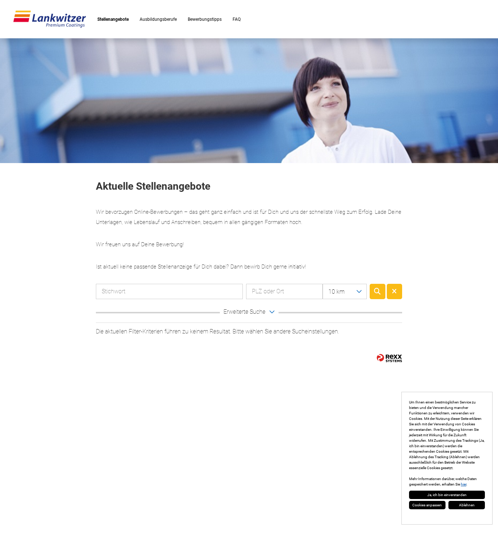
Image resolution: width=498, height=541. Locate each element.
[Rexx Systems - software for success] (389, 358)
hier (463, 484)
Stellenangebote (113, 19)
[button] (249, 312)
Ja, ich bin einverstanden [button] (447, 495)
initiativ (296, 266)
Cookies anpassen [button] (427, 505)
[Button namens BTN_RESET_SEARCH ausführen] (394, 291)
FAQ (237, 19)
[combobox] (345, 291)
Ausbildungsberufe (158, 19)
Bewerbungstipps (205, 19)
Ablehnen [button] (467, 505)
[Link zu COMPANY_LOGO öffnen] (49, 19)
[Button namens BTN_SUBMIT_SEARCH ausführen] (377, 291)
